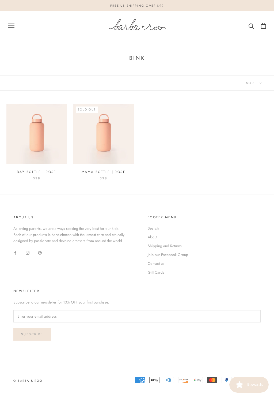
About (152, 237)
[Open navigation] (11, 25)
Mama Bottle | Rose (103, 172)
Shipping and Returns (165, 246)
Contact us (156, 263)
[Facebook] (15, 252)
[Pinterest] (40, 252)
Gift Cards (156, 272)
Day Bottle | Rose (36, 172)
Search (153, 228)
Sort (252, 83)
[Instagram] (27, 252)
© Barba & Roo (28, 381)
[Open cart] (263, 26)
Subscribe (32, 334)
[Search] (251, 26)
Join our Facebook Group (168, 254)
